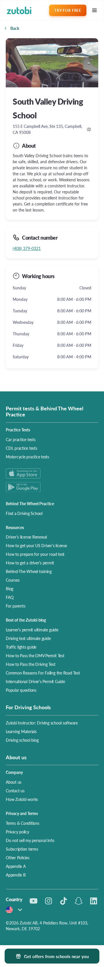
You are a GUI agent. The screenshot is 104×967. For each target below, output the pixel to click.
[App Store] (52, 473)
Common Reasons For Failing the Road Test (43, 672)
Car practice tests (21, 439)
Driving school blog (22, 740)
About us (13, 782)
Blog (9, 588)
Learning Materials (21, 731)
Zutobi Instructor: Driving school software (42, 722)
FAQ (9, 597)
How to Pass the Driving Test (30, 664)
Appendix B (16, 874)
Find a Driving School (24, 513)
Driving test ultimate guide (28, 638)
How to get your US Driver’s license (36, 545)
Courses (12, 579)
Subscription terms (22, 848)
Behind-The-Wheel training (29, 571)
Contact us (15, 790)
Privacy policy (17, 831)
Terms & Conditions (22, 823)
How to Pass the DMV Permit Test (35, 655)
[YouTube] (33, 901)
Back (14, 28)
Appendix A (16, 866)
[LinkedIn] (93, 901)
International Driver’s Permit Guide (35, 681)
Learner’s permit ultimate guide (32, 629)
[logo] (19, 10)
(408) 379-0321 (27, 248)
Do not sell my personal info (30, 840)
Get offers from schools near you (56, 956)
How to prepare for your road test (35, 554)
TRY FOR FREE (67, 10)
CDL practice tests (21, 448)
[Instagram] (48, 901)
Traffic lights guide (21, 646)
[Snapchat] (78, 901)
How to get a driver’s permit (30, 562)
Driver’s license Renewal (26, 536)
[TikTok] (63, 901)
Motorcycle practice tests (27, 456)
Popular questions (21, 690)
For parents (15, 605)
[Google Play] (52, 487)
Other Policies (17, 857)
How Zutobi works (22, 799)
